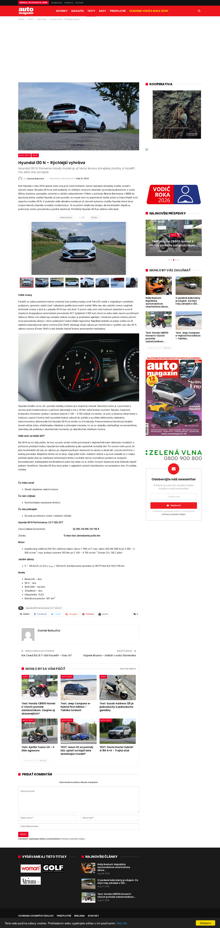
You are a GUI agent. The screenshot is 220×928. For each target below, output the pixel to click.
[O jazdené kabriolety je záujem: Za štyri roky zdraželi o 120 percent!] (88, 884)
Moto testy (28, 720)
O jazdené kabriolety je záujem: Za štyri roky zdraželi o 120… (117, 882)
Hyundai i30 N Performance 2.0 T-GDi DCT (44, 608)
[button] (42, 282)
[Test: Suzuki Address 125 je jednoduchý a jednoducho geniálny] (118, 687)
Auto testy (24, 155)
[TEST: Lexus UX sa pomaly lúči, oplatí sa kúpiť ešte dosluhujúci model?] (79, 731)
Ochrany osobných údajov (73, 839)
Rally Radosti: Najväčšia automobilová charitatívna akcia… (113, 867)
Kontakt (79, 2)
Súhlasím (205, 923)
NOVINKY (61, 11)
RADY (102, 11)
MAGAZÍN (77, 11)
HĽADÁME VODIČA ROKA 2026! (148, 11)
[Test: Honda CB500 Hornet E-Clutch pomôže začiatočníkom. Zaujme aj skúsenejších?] (40, 687)
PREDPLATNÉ (118, 11)
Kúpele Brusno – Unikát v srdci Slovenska (109, 655)
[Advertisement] (110, 45)
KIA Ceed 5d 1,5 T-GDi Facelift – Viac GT (46, 655)
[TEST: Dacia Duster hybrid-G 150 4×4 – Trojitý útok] (118, 731)
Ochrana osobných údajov (36, 915)
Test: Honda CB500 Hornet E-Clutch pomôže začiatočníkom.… (116, 895)
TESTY (91, 11)
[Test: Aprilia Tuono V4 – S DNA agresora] (40, 731)
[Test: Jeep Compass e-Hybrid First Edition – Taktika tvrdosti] (79, 687)
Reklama (69, 2)
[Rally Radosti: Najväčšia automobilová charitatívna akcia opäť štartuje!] (88, 868)
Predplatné (56, 2)
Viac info (122, 923)
